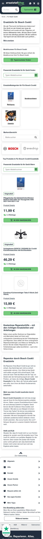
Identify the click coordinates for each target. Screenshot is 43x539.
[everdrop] (31, 148)
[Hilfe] (39, 467)
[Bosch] (11, 148)
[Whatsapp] (30, 3)
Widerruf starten (22, 518)
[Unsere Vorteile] (39, 479)
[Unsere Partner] (39, 484)
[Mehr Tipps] (39, 502)
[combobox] (8, 10)
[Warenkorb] (34, 3)
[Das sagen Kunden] (39, 496)
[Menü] (3, 3)
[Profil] (38, 3)
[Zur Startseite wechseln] (15, 3)
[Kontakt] (39, 473)
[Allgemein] (39, 461)
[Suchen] (16, 10)
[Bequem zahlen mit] (39, 490)
